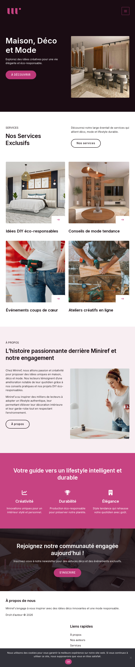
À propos (75, 634)
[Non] (130, 657)
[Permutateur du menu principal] (126, 11)
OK (68, 661)
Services (75, 645)
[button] (58, 220)
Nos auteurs (77, 640)
